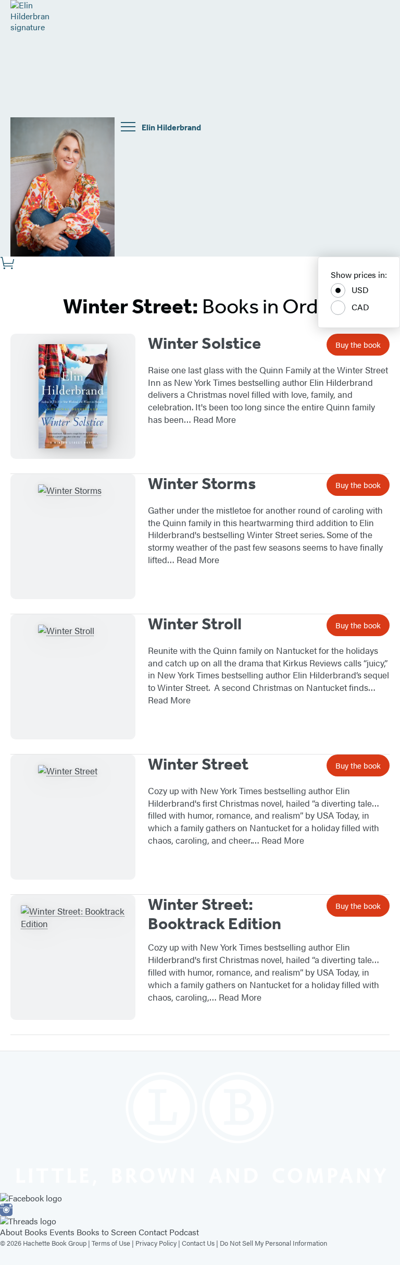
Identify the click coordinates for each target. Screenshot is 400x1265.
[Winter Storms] (72, 536)
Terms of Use (111, 1243)
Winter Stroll (195, 624)
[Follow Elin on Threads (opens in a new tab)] (200, 1221)
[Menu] (128, 126)
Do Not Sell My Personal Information (273, 1243)
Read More (214, 419)
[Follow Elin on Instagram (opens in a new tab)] (200, 1209)
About (11, 1232)
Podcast (184, 1232)
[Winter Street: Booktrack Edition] (72, 957)
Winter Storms (202, 483)
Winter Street (198, 764)
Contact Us (198, 1243)
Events (61, 1232)
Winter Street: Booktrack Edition (214, 913)
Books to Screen (106, 1232)
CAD (360, 307)
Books (35, 1232)
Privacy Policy (156, 1243)
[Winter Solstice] (72, 396)
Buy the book (358, 344)
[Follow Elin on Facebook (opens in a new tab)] (200, 1198)
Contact (153, 1232)
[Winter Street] (72, 817)
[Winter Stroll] (72, 676)
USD (360, 290)
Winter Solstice (204, 343)
